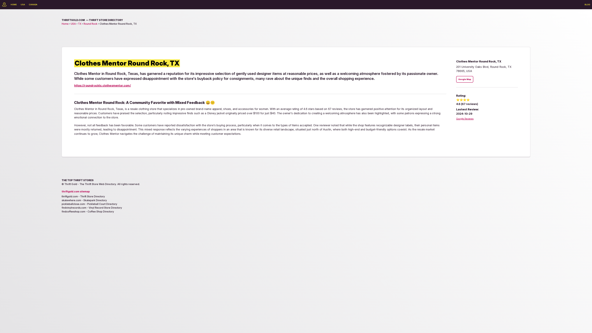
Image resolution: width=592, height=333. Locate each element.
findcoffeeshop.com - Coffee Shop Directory (88, 211)
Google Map (464, 79)
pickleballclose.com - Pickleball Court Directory (89, 204)
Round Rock (90, 23)
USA (23, 4)
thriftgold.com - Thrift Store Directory (83, 196)
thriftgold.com (92, 20)
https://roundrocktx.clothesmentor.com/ (102, 85)
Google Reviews (465, 118)
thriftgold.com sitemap (76, 191)
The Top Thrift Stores (78, 180)
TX (79, 23)
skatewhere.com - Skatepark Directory (84, 200)
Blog (587, 4)
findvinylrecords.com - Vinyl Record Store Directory (92, 207)
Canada (33, 4)
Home (14, 4)
